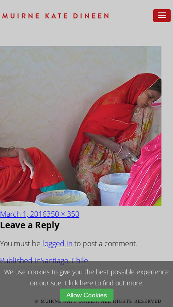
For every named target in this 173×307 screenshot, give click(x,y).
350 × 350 (63, 214)
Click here (79, 282)
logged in (57, 243)
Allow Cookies (86, 295)
